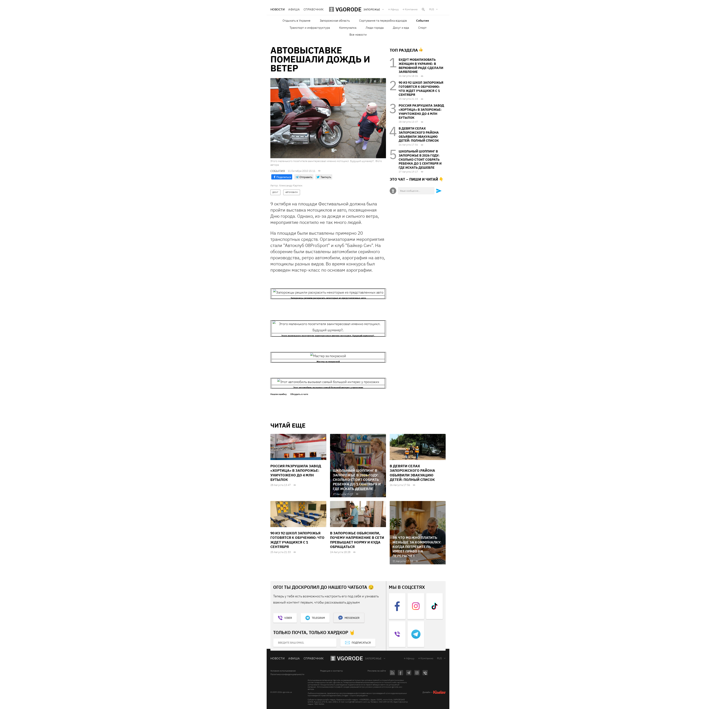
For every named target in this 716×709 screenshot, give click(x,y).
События (422, 20)
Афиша (294, 9)
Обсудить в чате (299, 394)
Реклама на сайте (377, 671)
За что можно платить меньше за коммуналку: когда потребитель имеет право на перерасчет (416, 546)
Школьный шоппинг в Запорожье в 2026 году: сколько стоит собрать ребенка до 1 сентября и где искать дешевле (420, 159)
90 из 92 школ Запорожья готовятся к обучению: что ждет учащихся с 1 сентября (421, 89)
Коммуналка (347, 27)
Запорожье (373, 658)
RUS (431, 9)
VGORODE (350, 658)
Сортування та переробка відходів (383, 20)
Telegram (318, 618)
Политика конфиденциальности (287, 674)
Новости (277, 9)
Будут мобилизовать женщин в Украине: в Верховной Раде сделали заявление (421, 66)
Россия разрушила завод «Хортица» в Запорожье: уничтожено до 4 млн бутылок (421, 111)
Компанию (411, 9)
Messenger (352, 618)
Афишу (394, 9)
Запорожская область (335, 20)
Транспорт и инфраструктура (310, 27)
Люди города (375, 27)
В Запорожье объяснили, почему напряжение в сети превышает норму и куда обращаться (357, 540)
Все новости (358, 34)
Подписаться (361, 642)
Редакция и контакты (331, 671)
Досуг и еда (401, 27)
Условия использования (283, 671)
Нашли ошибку (278, 394)
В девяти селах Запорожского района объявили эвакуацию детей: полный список (419, 134)
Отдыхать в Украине (296, 20)
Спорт (422, 27)
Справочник (314, 9)
